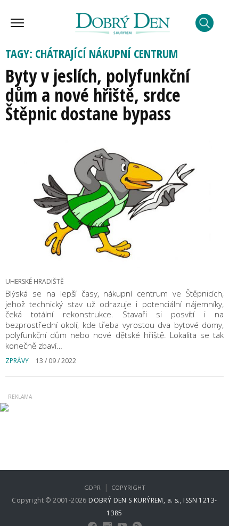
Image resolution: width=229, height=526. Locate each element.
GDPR (92, 487)
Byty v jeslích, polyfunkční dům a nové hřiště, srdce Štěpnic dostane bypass (97, 94)
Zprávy (17, 360)
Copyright (128, 487)
